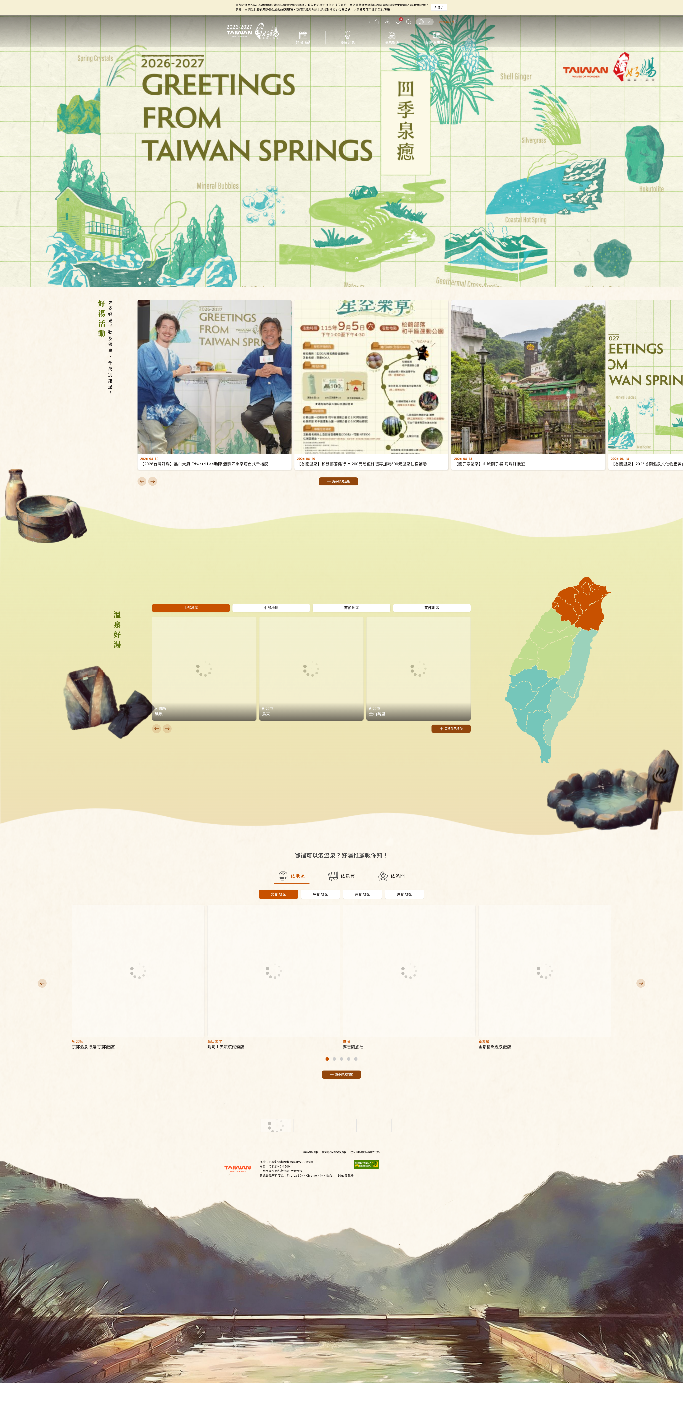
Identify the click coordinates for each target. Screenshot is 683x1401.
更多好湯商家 (344, 1074)
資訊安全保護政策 (334, 1152)
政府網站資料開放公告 (365, 1152)
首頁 (376, 21)
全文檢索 (408, 21)
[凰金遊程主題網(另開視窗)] (406, 1125)
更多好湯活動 (341, 481)
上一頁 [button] (141, 481)
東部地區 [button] (404, 894)
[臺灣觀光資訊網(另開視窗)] (276, 1125)
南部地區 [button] (362, 894)
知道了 (439, 7)
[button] (191, 608)
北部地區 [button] (278, 894)
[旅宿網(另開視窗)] (308, 1125)
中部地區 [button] (320, 894)
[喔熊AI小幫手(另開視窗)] (374, 1125)
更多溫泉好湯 (454, 728)
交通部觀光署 (237, 1169)
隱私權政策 (310, 1152)
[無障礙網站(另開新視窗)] (366, 1167)
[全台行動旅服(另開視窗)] (341, 1125)
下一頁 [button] (152, 481)
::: (370, 21)
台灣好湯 (252, 31)
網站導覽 (387, 21)
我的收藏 (401, 19)
